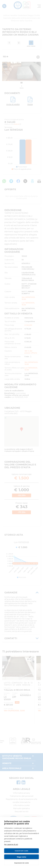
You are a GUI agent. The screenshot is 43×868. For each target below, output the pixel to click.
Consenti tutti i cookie (21, 851)
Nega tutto (21, 857)
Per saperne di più (11, 844)
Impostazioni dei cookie (21, 863)
